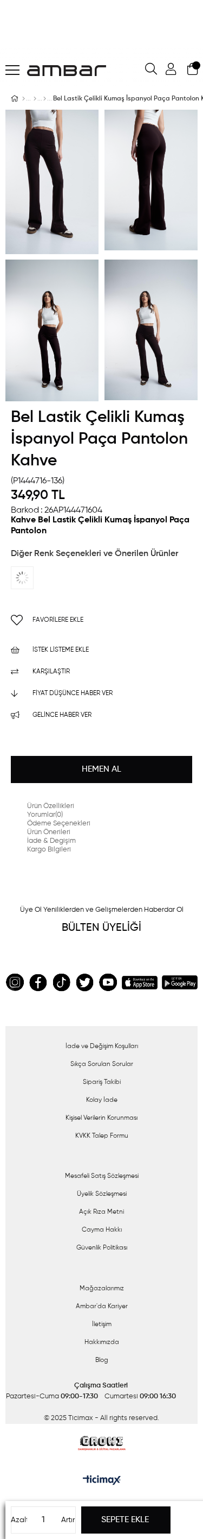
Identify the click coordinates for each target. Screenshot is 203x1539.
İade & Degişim (51, 840)
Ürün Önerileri (48, 832)
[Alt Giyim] (35, 99)
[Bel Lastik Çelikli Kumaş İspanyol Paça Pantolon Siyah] (32, 577)
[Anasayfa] (23, 99)
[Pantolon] (44, 99)
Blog (101, 1360)
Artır (68, 1520)
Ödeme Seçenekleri (58, 823)
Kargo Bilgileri (49, 849)
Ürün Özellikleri (50, 806)
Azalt (19, 1520)
